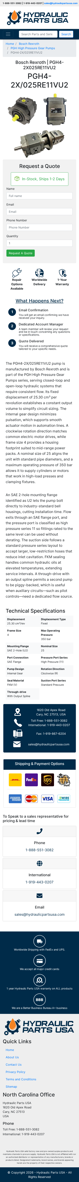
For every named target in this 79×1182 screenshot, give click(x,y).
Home (10, 1050)
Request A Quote (20, 253)
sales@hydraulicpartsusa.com (61, 3)
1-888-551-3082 (55, 720)
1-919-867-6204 (54, 733)
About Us (12, 1057)
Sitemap (11, 1086)
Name (10, 189)
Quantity (12, 236)
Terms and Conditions (21, 1079)
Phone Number (16, 220)
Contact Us (13, 1064)
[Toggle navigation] (8, 34)
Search (66, 34)
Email (10, 204)
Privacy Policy (15, 1072)
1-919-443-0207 (58, 725)
